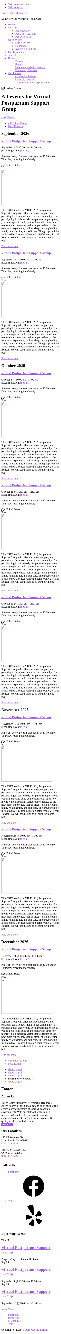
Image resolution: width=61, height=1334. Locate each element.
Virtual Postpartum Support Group (26, 141)
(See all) (24, 150)
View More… (8, 1309)
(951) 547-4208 (9, 1155)
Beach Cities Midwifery (14, 13)
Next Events (15, 126)
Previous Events (17, 123)
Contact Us (7, 1124)
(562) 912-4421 (9, 1143)
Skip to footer (15, 7)
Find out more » (9, 246)
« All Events (8, 117)
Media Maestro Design (35, 1329)
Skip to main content (19, 4)
